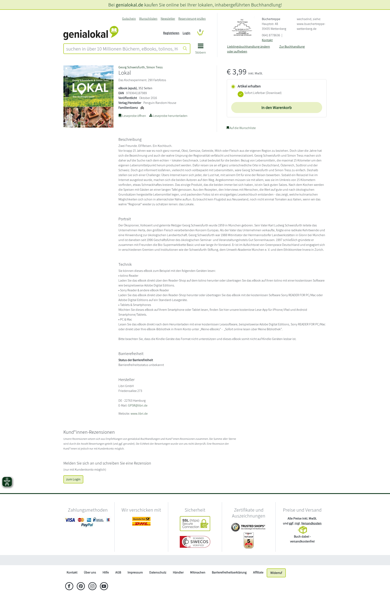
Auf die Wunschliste (242, 128)
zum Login (73, 479)
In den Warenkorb (276, 107)
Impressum (135, 572)
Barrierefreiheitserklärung (229, 572)
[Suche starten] (185, 49)
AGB (118, 572)
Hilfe (106, 572)
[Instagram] (92, 586)
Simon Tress (154, 67)
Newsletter (168, 18)
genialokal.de (129, 4)
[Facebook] (69, 586)
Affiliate (258, 572)
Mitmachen (197, 572)
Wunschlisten (148, 18)
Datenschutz (157, 572)
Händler (178, 572)
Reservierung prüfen (192, 18)
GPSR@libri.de (137, 405)
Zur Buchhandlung (292, 46)
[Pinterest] (81, 586)
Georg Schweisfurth (131, 67)
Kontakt (267, 40)
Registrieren (171, 33)
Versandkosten (311, 523)
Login (186, 33)
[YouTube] (104, 586)
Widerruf (276, 573)
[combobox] (122, 49)
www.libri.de (139, 413)
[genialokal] (90, 33)
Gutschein (129, 18)
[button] (200, 50)
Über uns (90, 572)
